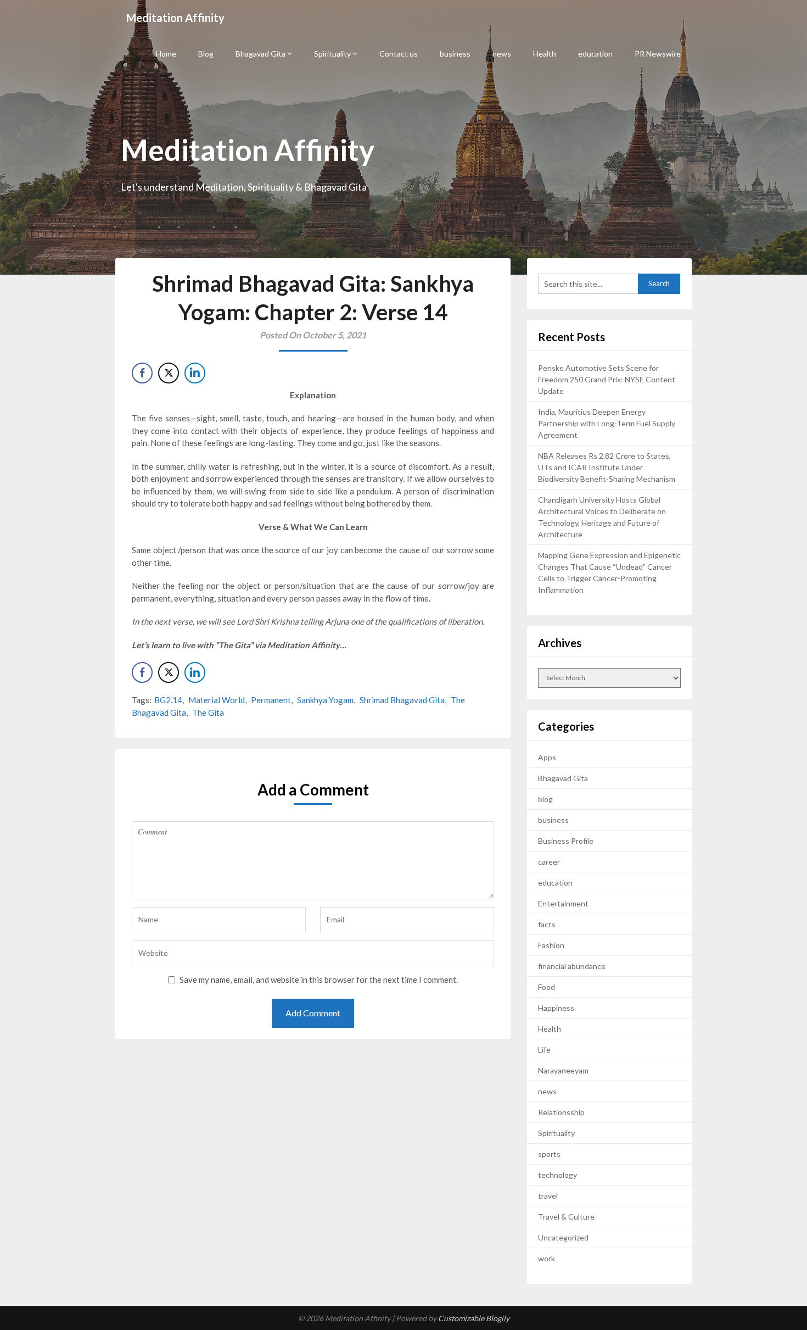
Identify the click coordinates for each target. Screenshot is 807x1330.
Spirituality (332, 53)
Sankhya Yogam (325, 700)
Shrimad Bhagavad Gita (402, 700)
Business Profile (565, 840)
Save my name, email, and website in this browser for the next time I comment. (319, 979)
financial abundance (572, 966)
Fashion (551, 945)
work (546, 1258)
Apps (547, 757)
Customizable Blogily (473, 1318)
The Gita (208, 712)
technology (557, 1174)
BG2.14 (168, 700)
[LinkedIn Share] (194, 373)
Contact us (398, 53)
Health (544, 53)
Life (544, 1049)
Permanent (271, 700)
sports (549, 1154)
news (501, 53)
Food (546, 987)
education (595, 53)
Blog (206, 53)
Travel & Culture (566, 1216)
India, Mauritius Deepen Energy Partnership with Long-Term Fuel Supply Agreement (606, 423)
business (455, 53)
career (549, 861)
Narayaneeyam (563, 1070)
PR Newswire (658, 53)
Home (166, 53)
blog (545, 799)
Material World (216, 700)
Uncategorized (563, 1237)
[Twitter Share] (168, 373)
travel (548, 1195)
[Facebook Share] (142, 373)
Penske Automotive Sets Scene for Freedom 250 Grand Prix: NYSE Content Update (606, 379)
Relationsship (561, 1112)
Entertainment (563, 903)
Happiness (556, 1007)
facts (547, 924)
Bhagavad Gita (260, 53)
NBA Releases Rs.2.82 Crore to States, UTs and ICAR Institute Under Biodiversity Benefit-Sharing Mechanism (606, 467)
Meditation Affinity (175, 17)
